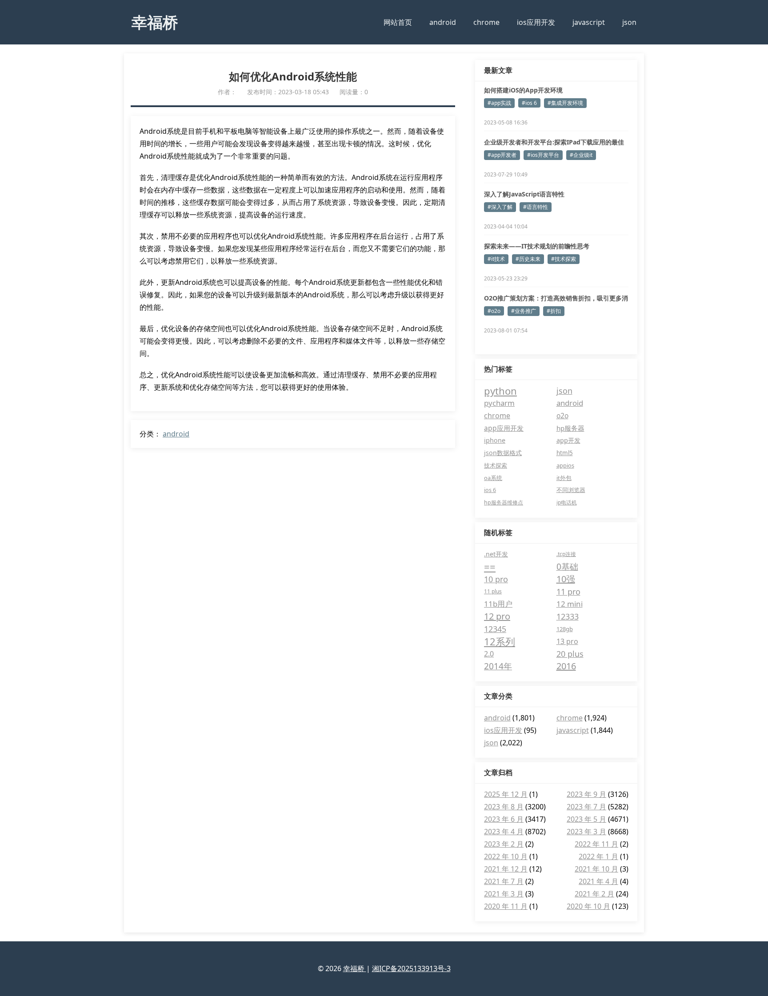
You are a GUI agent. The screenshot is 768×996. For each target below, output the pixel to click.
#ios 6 (529, 103)
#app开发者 (502, 155)
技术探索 (495, 465)
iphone (494, 440)
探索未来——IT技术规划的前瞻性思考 (536, 246)
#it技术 (496, 259)
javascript (588, 22)
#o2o (494, 311)
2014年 (498, 666)
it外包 (564, 478)
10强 (565, 579)
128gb (564, 629)
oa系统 (493, 478)
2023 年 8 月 (504, 807)
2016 (566, 666)
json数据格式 (503, 452)
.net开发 (496, 554)
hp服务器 (570, 428)
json (629, 22)
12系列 (499, 641)
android (442, 22)
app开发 (568, 440)
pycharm (499, 403)
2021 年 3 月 (504, 894)
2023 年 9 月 (586, 794)
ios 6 (490, 490)
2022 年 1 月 (598, 856)
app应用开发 (504, 428)
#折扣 (554, 311)
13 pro (567, 641)
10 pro (496, 579)
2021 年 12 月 (506, 869)
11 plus (493, 591)
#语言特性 (535, 207)
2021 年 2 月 (594, 894)
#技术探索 (563, 259)
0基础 (567, 566)
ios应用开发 (536, 22)
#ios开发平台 (543, 155)
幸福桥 (155, 21)
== (490, 566)
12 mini (569, 604)
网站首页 (398, 22)
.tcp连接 (566, 554)
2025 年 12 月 (506, 794)
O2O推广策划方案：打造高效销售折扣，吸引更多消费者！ (556, 298)
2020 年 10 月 (588, 906)
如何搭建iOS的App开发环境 (523, 90)
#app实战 (499, 103)
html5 (564, 453)
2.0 (489, 654)
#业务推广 (523, 311)
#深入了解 (500, 207)
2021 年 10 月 (596, 869)
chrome (486, 22)
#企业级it (581, 155)
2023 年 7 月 (586, 807)
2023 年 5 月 (586, 819)
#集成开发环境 (565, 103)
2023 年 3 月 (586, 831)
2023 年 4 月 (504, 831)
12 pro (497, 616)
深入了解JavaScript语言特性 (524, 194)
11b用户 (498, 604)
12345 (495, 629)
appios (565, 465)
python (500, 390)
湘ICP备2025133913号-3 (411, 968)
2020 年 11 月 (506, 906)
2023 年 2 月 (504, 844)
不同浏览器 (570, 490)
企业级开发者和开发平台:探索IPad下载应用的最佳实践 (554, 142)
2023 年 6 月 (504, 819)
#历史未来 (528, 259)
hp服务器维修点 (503, 502)
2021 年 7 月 (504, 881)
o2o (562, 415)
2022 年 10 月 (506, 856)
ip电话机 (566, 502)
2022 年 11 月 (596, 844)
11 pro (568, 591)
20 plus (570, 653)
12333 (567, 616)
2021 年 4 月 (598, 881)
